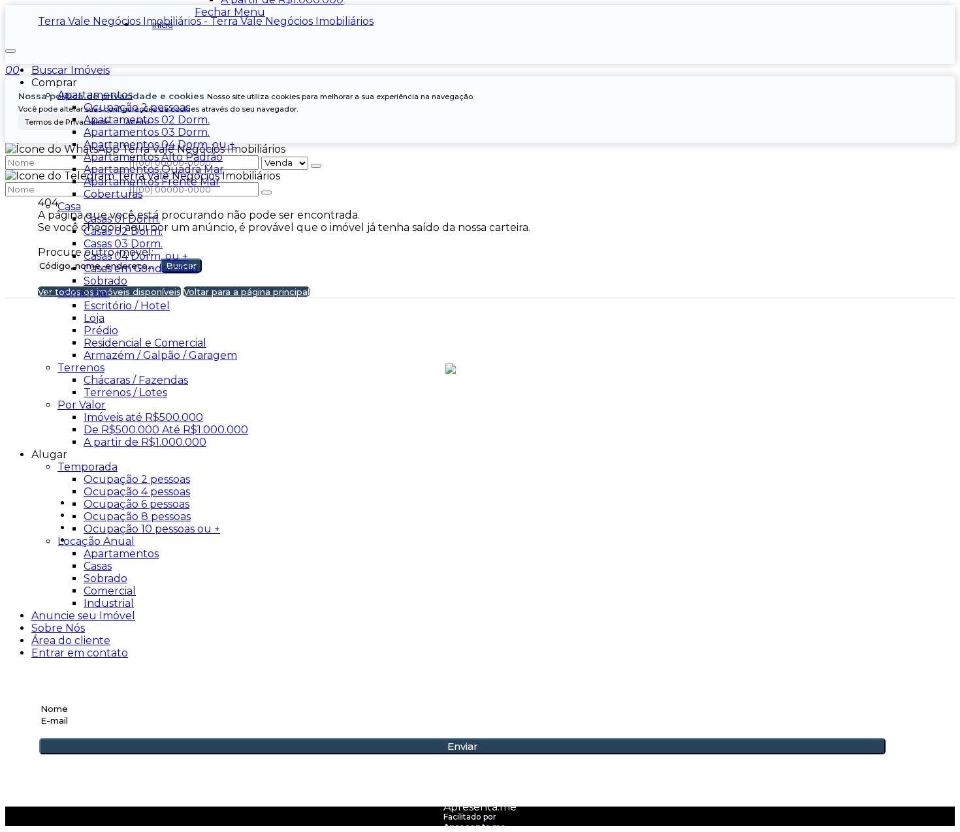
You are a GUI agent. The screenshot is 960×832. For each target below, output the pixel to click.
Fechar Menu (230, 12)
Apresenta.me (480, 807)
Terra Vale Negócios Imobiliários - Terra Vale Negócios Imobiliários (206, 21)
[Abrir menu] (10, 47)
